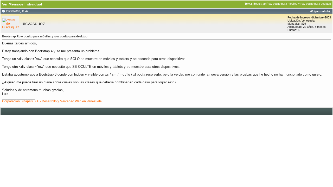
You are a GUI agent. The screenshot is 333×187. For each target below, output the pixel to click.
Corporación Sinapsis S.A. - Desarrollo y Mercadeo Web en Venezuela (52, 101)
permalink (322, 11)
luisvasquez (33, 23)
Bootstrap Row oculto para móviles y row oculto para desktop (292, 3)
